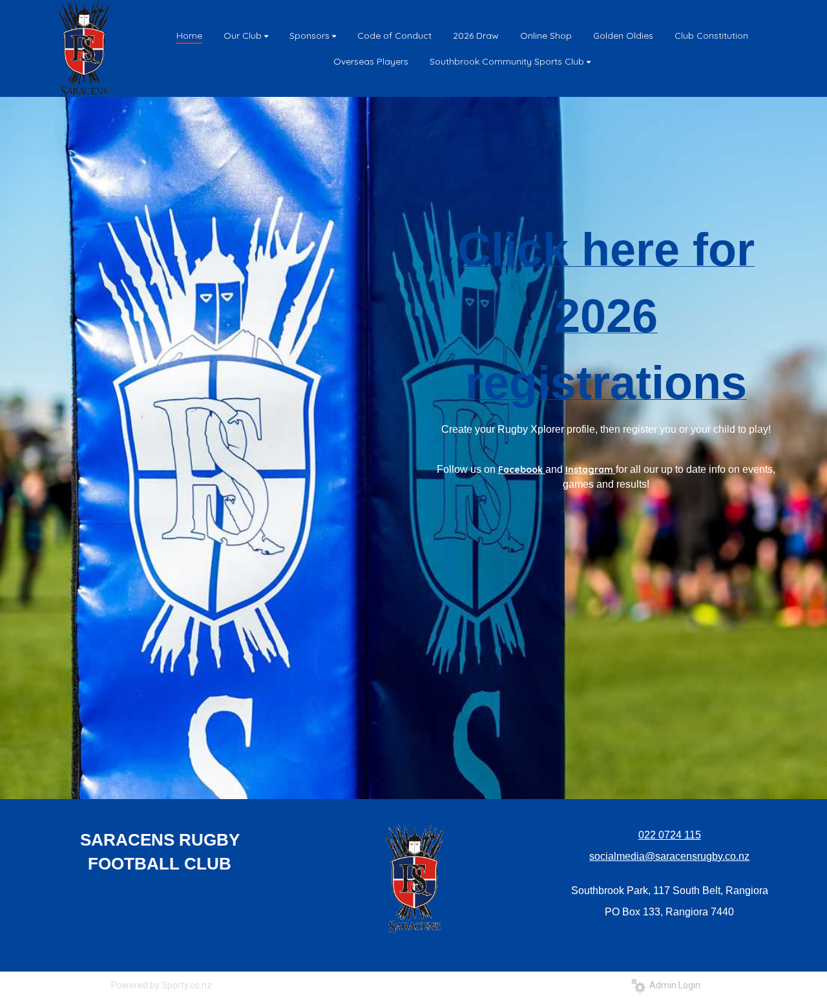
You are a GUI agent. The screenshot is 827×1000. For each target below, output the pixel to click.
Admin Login (672, 985)
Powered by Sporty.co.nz (161, 985)
